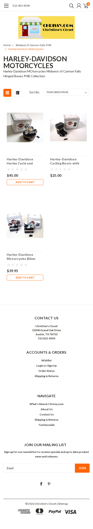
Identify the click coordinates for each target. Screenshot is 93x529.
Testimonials (46, 425)
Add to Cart (25, 182)
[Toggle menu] (6, 8)
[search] (70, 5)
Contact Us (47, 414)
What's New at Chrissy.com (46, 404)
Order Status (46, 371)
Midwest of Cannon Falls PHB (33, 45)
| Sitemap (62, 503)
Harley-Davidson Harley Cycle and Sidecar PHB (20, 161)
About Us (47, 409)
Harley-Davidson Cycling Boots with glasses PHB (64, 161)
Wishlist (46, 360)
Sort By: (34, 92)
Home (7, 45)
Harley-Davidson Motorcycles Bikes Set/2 (21, 257)
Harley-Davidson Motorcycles (26, 49)
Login (39, 365)
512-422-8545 (21, 5)
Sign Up (52, 365)
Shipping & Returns (46, 376)
